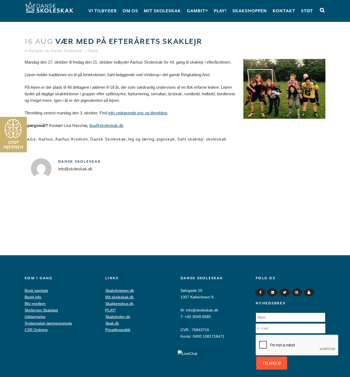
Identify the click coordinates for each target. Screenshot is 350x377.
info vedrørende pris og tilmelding (137, 113)
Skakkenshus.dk (119, 303)
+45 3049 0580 (198, 316)
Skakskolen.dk (117, 316)
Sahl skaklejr (190, 139)
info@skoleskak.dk (202, 310)
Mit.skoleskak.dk (119, 297)
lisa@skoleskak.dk (106, 125)
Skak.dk (112, 323)
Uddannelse (35, 316)
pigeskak (166, 139)
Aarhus (46, 139)
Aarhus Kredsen (71, 139)
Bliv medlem (35, 303)
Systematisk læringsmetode (48, 323)
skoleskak (216, 139)
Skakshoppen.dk (119, 290)
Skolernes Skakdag (41, 310)
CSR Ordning (36, 330)
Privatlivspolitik (117, 330)
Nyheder (36, 50)
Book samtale (36, 290)
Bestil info (33, 297)
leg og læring (141, 139)
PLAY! (110, 310)
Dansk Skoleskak (66, 50)
